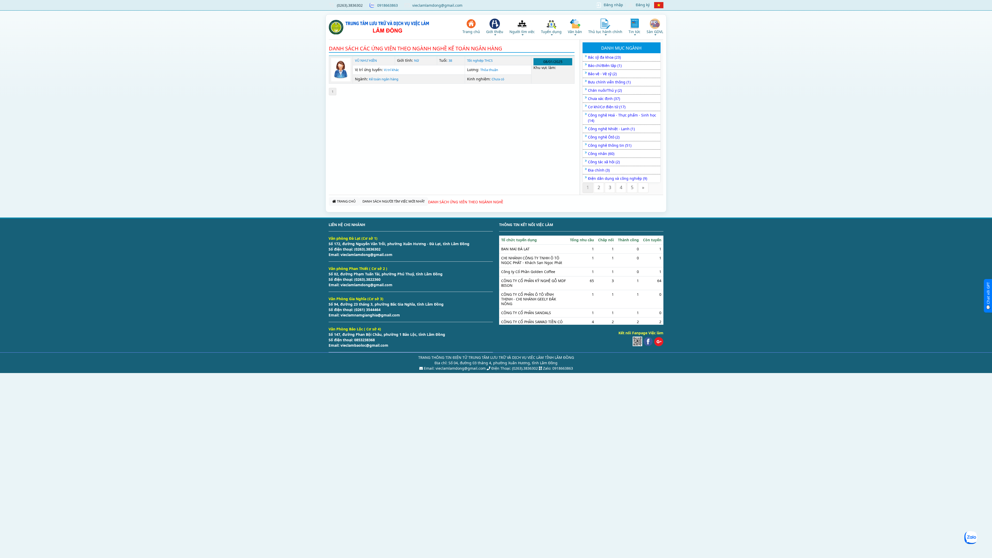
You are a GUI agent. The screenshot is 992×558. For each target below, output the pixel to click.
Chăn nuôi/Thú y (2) (605, 90)
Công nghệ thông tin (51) (609, 145)
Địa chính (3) (599, 170)
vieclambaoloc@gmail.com (363, 345)
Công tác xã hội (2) (604, 161)
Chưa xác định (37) (604, 98)
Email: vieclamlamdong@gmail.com (454, 368)
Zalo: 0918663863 (558, 368)
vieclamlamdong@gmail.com (437, 5)
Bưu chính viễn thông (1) (609, 82)
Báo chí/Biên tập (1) (605, 65)
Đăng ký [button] (643, 4)
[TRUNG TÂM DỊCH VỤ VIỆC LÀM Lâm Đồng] (380, 27)
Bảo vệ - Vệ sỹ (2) (602, 73)
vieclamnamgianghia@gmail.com (369, 315)
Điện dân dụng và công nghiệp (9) (617, 178)
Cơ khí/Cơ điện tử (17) (606, 106)
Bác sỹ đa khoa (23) (604, 57)
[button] (494, 27)
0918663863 (387, 5)
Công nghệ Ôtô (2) (603, 137)
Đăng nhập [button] (613, 4)
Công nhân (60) (601, 153)
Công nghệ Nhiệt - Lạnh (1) (611, 128)
